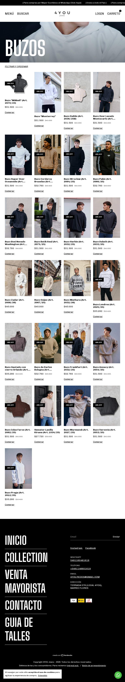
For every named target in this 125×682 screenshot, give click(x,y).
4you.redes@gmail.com (85, 577)
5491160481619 (79, 560)
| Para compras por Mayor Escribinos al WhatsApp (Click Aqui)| (33, 3)
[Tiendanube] (62, 655)
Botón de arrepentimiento (94, 665)
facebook (90, 548)
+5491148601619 (80, 568)
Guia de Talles (19, 629)
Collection (26, 557)
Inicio (16, 540)
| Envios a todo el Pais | (77, 3)
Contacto (23, 605)
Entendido (42, 675)
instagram (76, 548)
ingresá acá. (73, 665)
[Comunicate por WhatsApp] (118, 675)
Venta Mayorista (25, 581)
